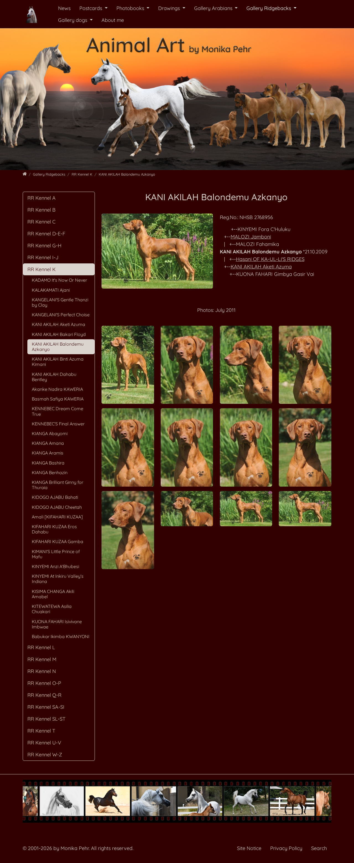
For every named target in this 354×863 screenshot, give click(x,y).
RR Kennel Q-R (44, 695)
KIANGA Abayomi (49, 433)
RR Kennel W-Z (44, 754)
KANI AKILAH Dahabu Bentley (54, 376)
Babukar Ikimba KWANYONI (60, 636)
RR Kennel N (41, 671)
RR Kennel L (41, 647)
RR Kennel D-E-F (46, 233)
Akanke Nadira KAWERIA (57, 389)
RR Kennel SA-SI (45, 707)
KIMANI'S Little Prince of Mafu (56, 554)
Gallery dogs (73, 20)
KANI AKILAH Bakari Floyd (59, 334)
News (64, 8)
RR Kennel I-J (42, 257)
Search (319, 848)
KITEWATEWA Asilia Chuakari (52, 608)
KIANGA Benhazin (49, 472)
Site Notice (249, 848)
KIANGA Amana (48, 443)
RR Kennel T (41, 731)
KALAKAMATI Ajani (51, 290)
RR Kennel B (41, 210)
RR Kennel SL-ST (46, 719)
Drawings (169, 8)
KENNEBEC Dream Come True (57, 411)
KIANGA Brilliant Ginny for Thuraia (57, 484)
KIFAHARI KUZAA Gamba (57, 541)
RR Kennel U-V (44, 742)
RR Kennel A (41, 198)
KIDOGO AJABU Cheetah (57, 507)
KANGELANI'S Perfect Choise (61, 314)
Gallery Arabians (214, 8)
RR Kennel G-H (44, 245)
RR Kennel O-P (44, 683)
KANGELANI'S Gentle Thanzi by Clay (60, 302)
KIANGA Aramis (47, 453)
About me (112, 20)
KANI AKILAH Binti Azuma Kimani (58, 361)
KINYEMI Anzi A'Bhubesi (55, 566)
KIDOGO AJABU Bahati (55, 497)
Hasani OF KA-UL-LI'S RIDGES (270, 259)
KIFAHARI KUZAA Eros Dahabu (54, 529)
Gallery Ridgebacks (269, 8)
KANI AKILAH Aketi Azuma (261, 266)
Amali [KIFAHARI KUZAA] (57, 517)
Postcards (91, 8)
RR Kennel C (41, 222)
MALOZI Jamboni (251, 236)
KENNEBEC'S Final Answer (58, 424)
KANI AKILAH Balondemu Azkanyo (58, 346)
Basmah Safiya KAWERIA (58, 399)
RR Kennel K (41, 269)
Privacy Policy (286, 848)
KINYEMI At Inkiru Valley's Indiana (58, 578)
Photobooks (130, 8)
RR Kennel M (41, 659)
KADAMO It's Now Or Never (59, 280)
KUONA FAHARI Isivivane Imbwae (57, 624)
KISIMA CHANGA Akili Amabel (53, 594)
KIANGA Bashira (48, 463)
